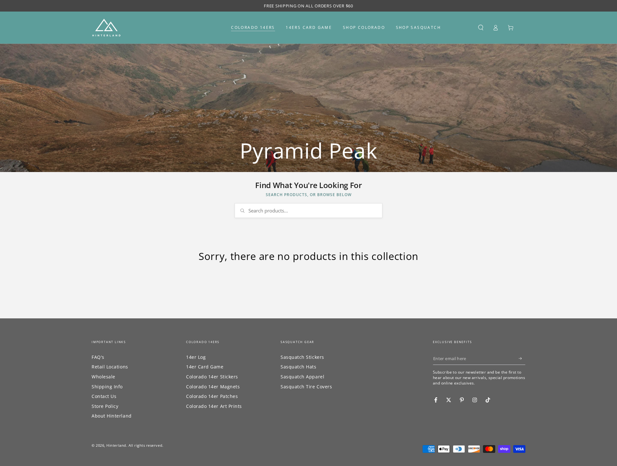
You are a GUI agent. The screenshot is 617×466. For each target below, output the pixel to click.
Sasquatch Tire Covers (306, 387)
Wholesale (103, 377)
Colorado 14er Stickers (212, 377)
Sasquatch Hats (299, 367)
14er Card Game (205, 367)
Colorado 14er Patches (212, 396)
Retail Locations (110, 367)
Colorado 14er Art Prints (214, 406)
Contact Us (104, 396)
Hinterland (116, 445)
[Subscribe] (522, 358)
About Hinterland (112, 416)
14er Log (196, 357)
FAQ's (98, 357)
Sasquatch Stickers (302, 357)
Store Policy (105, 406)
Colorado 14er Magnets (213, 387)
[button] (480, 27)
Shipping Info (107, 387)
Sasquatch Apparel (302, 377)
